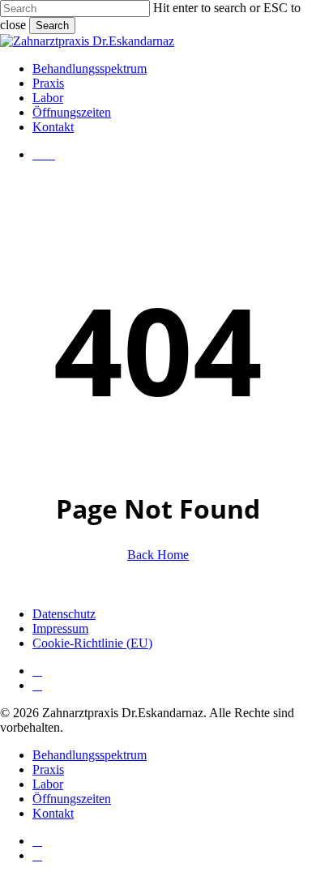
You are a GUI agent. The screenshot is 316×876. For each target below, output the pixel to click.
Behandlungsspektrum (89, 755)
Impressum (60, 628)
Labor (47, 784)
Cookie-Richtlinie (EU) (92, 643)
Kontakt (53, 813)
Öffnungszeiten (71, 798)
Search (52, 25)
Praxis (48, 769)
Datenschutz (64, 614)
